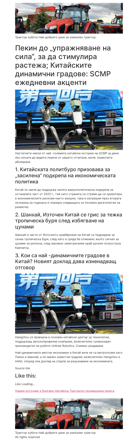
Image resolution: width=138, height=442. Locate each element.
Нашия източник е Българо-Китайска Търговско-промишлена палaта (64, 391)
